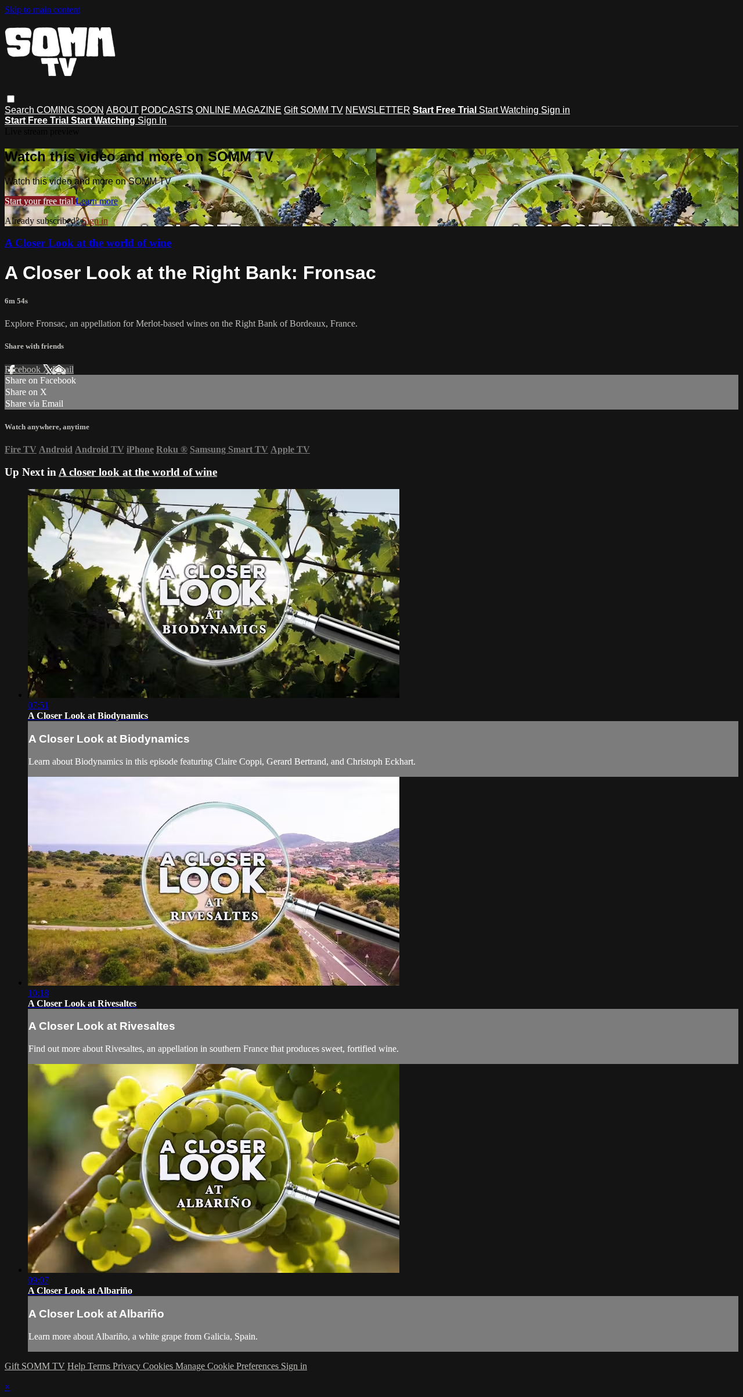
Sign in (555, 110)
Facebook (24, 369)
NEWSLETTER (377, 110)
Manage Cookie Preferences (228, 1366)
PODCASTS (167, 110)
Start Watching (510, 110)
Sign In (152, 120)
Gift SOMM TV (313, 110)
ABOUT (122, 110)
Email (63, 369)
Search (21, 110)
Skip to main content (42, 10)
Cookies (159, 1366)
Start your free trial (40, 201)
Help (77, 1366)
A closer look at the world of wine (138, 472)
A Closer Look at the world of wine (88, 243)
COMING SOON (70, 110)
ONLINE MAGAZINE (239, 110)
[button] (11, 99)
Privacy (128, 1366)
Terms (100, 1366)
